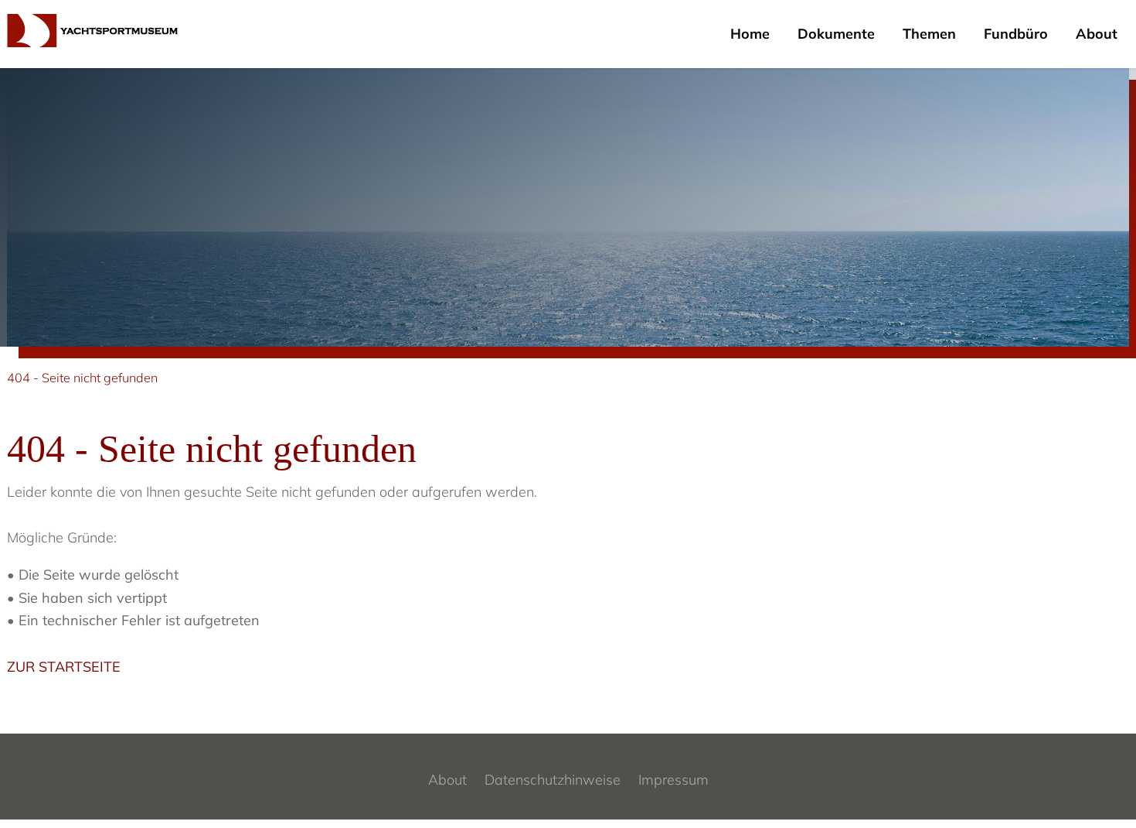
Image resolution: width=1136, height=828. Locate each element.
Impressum (673, 780)
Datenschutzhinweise (553, 780)
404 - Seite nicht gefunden (82, 377)
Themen (929, 34)
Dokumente (836, 34)
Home (750, 34)
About (1096, 34)
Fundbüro (1016, 34)
